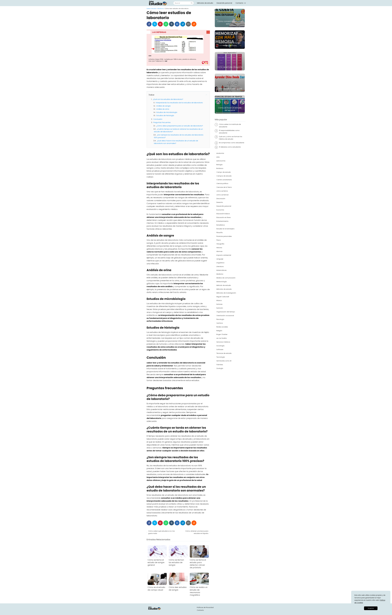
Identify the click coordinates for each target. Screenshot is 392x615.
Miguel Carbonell (222, 297)
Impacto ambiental (223, 255)
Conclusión (157, 119)
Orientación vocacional (225, 315)
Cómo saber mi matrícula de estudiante (230, 125)
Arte (218, 157)
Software (219, 349)
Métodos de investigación (226, 293)
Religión (219, 331)
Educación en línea (223, 217)
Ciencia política (222, 183)
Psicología (220, 319)
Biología (219, 164)
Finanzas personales (224, 236)
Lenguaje (219, 259)
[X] (154, 24)
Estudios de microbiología (166, 112)
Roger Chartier (221, 334)
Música (219, 300)
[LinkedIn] (177, 24)
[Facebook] (149, 24)
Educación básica (223, 214)
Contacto (239, 3)
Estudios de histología (165, 115)
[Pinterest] (160, 24)
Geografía (220, 244)
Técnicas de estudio (224, 353)
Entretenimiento (222, 221)
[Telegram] (182, 24)
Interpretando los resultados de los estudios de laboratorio (179, 102)
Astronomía (220, 161)
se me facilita (221, 338)
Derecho (219, 202)
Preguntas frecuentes (162, 122)
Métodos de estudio (205, 3)
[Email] (188, 24)
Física (218, 240)
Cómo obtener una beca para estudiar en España (196, 532)
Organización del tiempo (225, 312)
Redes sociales (222, 327)
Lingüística (220, 263)
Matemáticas (221, 270)
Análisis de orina (162, 109)
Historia (219, 248)
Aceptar (371, 608)
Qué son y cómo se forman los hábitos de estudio (230, 137)
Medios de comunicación (225, 278)
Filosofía (219, 232)
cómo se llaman (222, 195)
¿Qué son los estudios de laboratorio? (168, 99)
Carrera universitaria (224, 180)
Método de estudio (223, 285)
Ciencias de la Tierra (224, 187)
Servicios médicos (223, 342)
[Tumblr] (171, 24)
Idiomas (219, 251)
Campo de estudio (223, 172)
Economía (220, 210)
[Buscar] (191, 3)
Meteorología (221, 281)
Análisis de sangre (163, 106)
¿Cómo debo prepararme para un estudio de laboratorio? (179, 126)
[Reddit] (194, 24)
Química (219, 323)
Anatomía (220, 153)
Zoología (219, 368)
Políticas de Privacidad (205, 607)
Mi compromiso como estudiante (231, 143)
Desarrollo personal (224, 3)
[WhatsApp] (165, 24)
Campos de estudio (224, 176)
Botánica (219, 168)
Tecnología (220, 357)
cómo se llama (222, 191)
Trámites (219, 364)
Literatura (220, 266)
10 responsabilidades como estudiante (229, 131)
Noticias (219, 304)
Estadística (220, 225)
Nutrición (219, 308)
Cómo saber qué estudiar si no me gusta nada (161, 532)
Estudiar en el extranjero (225, 229)
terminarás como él (223, 361)
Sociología (220, 346)
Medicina (219, 274)
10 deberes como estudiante (230, 147)
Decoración (220, 198)
